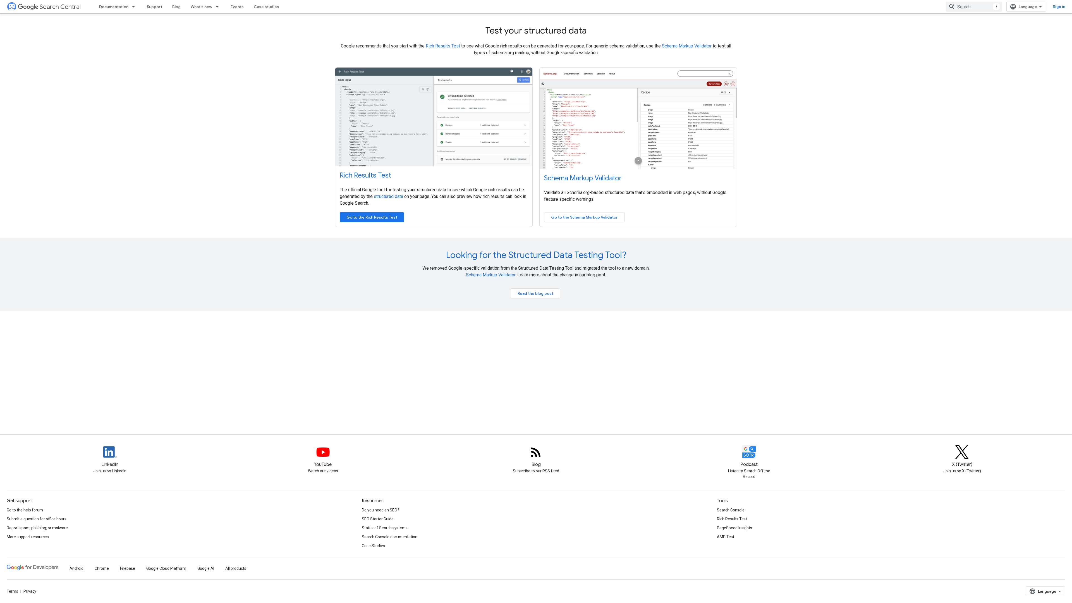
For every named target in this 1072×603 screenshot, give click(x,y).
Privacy (29, 591)
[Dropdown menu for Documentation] (135, 6)
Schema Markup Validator (687, 46)
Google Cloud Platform (166, 568)
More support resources (28, 537)
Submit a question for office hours (36, 519)
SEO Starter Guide (378, 519)
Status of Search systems (385, 528)
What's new (201, 6)
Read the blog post (535, 293)
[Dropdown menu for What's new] (219, 6)
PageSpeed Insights (734, 528)
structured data (388, 196)
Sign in (1059, 6)
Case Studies (373, 546)
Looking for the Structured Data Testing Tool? (536, 254)
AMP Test (725, 537)
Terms (12, 591)
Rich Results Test (443, 46)
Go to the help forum (25, 510)
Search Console (731, 510)
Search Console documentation (389, 537)
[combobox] (974, 7)
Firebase (127, 568)
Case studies (266, 6)
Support (154, 6)
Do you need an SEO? (380, 510)
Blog (176, 6)
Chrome (102, 568)
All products (235, 568)
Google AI (205, 568)
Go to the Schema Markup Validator (584, 217)
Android (76, 568)
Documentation (113, 6)
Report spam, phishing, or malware (37, 528)
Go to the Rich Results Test (371, 217)
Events (237, 6)
